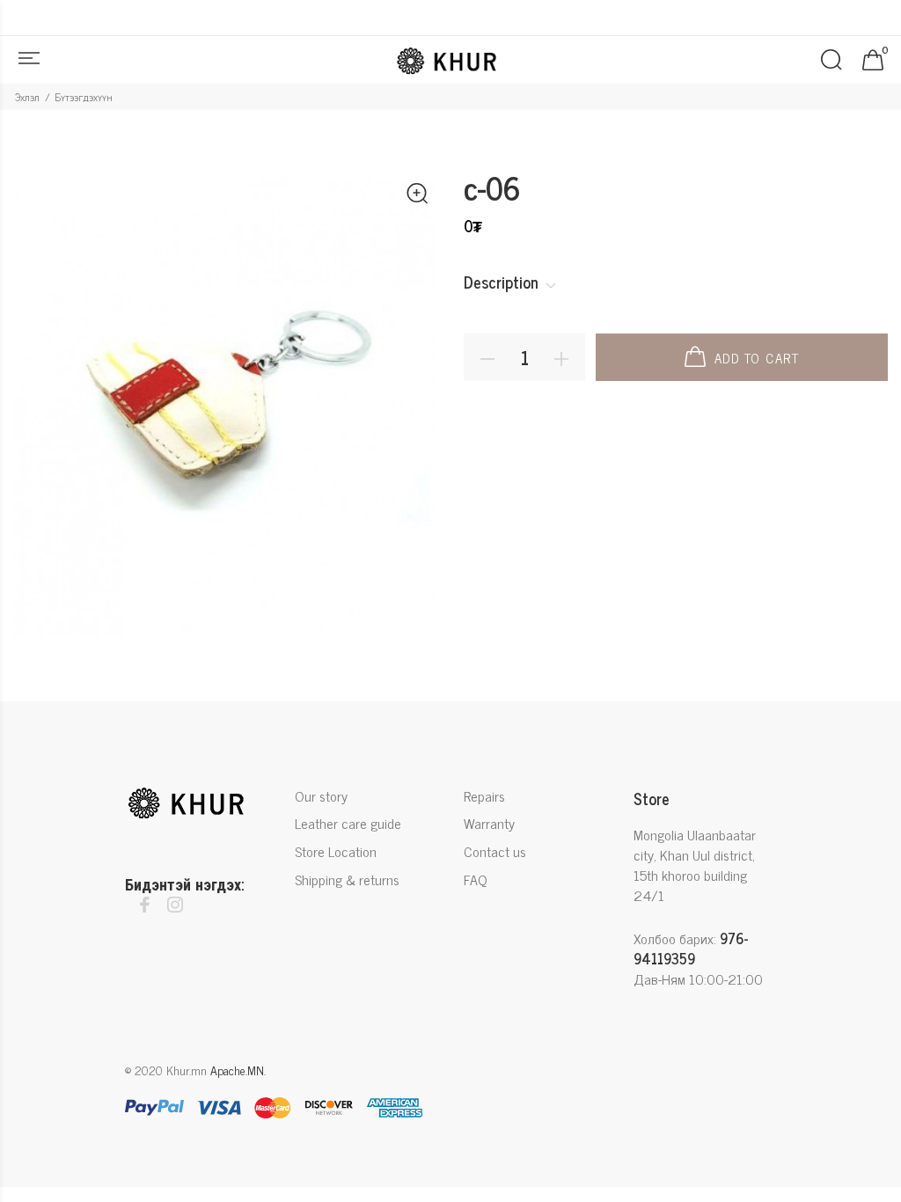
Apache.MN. (238, 1070)
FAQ (475, 879)
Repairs (484, 797)
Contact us (495, 850)
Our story (321, 797)
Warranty (489, 822)
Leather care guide (348, 822)
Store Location (336, 850)
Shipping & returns (347, 879)
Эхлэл (27, 97)
